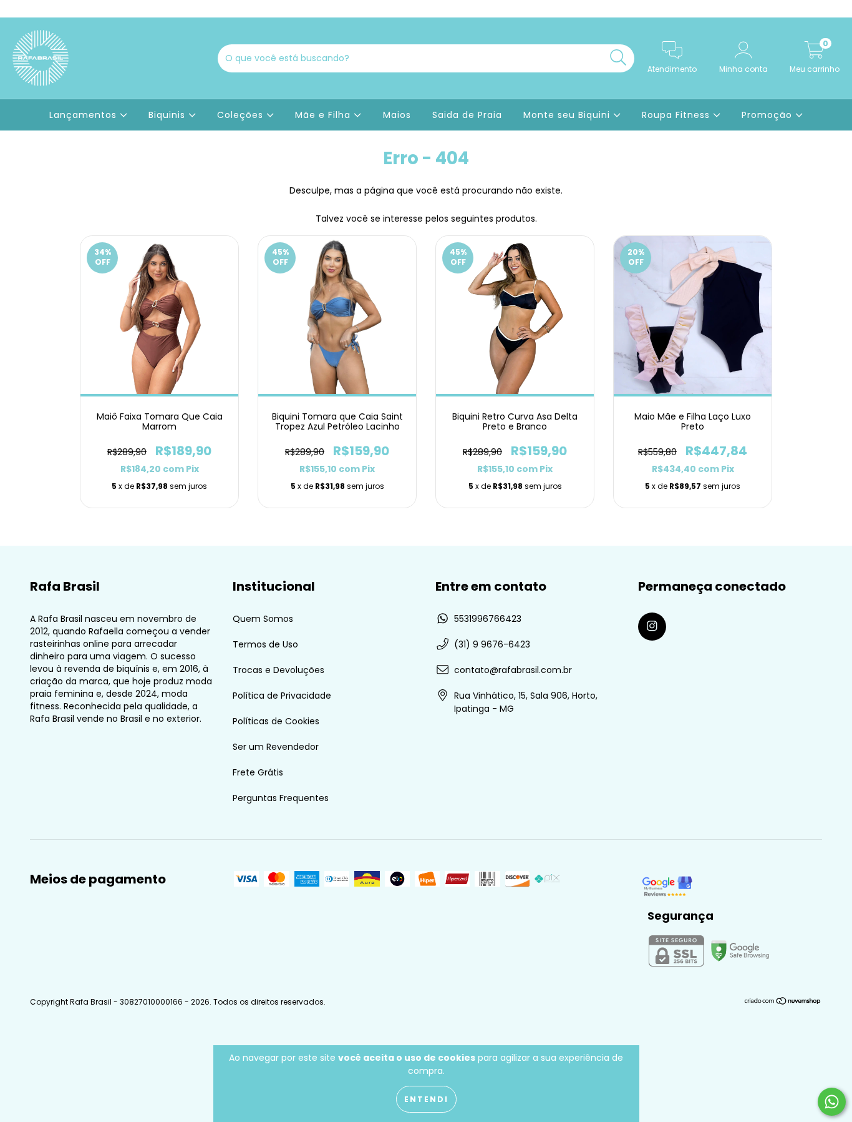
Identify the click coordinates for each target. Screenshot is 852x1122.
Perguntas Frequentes (281, 798)
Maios (397, 115)
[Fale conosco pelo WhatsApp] (832, 1102)
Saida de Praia (467, 115)
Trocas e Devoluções (278, 670)
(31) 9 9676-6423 (492, 644)
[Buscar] (618, 57)
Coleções (241, 115)
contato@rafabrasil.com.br (513, 670)
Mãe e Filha (324, 115)
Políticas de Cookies (276, 721)
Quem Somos (263, 619)
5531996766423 (487, 619)
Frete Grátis (258, 772)
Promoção (768, 115)
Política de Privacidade (282, 695)
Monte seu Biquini (568, 115)
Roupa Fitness (677, 115)
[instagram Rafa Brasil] (17, 8)
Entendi (426, 1099)
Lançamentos (84, 115)
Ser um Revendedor (276, 747)
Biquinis (168, 115)
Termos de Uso (265, 644)
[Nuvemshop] (783, 1002)
